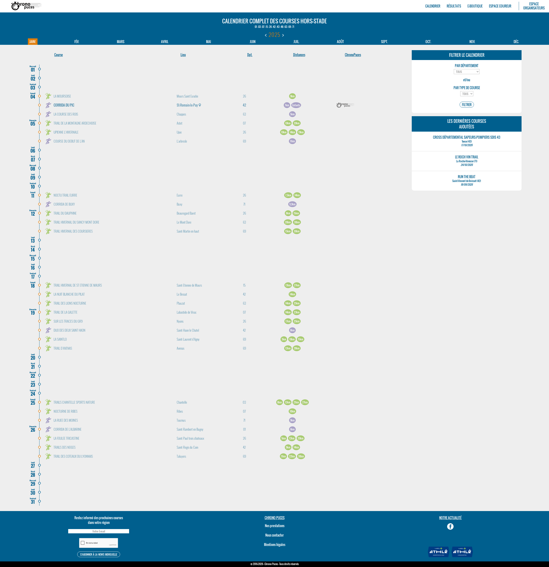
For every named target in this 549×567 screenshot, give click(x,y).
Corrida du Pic (64, 105)
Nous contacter (274, 535)
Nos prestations (274, 525)
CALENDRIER (432, 6)
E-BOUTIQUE (475, 6)
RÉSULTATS (454, 6)
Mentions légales (274, 544)
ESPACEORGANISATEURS (534, 6)
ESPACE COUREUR (500, 6)
